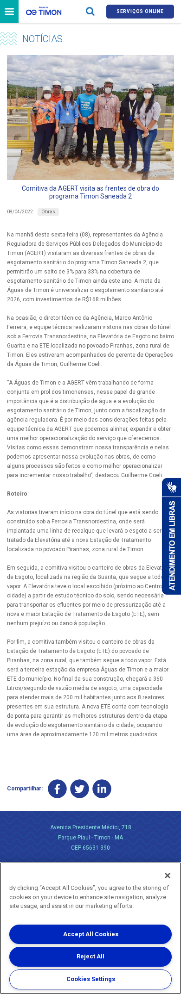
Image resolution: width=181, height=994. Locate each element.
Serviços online (140, 11)
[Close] (167, 875)
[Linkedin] (101, 788)
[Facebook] (57, 788)
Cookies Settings (90, 978)
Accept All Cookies (90, 934)
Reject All (90, 956)
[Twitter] (79, 788)
